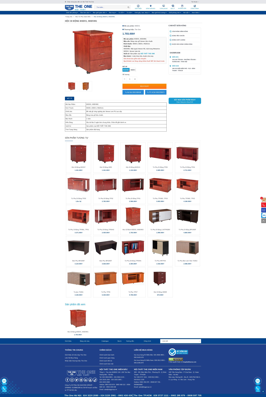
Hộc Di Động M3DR (160, 292)
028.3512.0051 (153, 377)
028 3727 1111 (160, 395)
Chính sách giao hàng (107, 358)
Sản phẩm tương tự (76, 138)
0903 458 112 (120, 384)
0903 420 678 (110, 384)
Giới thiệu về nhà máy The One (75, 355)
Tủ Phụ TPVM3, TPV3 (160, 198)
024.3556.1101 (119, 377)
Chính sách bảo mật (106, 364)
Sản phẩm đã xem (75, 304)
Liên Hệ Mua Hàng (71, 358)
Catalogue (163, 8)
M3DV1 (133, 70)
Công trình (195, 8)
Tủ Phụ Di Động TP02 (105, 198)
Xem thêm (195, 12)
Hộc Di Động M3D (106, 167)
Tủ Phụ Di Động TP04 (187, 167)
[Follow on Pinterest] (81, 380)
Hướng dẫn (182, 8)
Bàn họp (112, 12)
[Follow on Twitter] (77, 380)
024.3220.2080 (105, 382)
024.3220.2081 (116, 379)
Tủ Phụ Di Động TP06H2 (105, 229)
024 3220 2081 (108, 395)
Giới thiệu (138, 8)
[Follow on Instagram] (72, 380)
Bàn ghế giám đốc (99, 12)
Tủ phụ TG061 (79, 292)
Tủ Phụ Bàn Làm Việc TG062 (187, 261)
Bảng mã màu (150, 8)
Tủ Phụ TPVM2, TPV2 (187, 198)
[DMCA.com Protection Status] (176, 359)
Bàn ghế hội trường (159, 12)
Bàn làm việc (85, 12)
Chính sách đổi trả (106, 361)
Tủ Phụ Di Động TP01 (133, 198)
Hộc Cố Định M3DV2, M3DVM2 (133, 229)
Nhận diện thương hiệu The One (76, 361)
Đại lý (173, 8)
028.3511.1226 (139, 379)
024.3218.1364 (105, 379)
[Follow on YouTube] (90, 380)
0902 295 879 (144, 382)
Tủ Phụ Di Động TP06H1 (133, 261)
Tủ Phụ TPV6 (105, 292)
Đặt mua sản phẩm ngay (185, 101)
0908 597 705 (155, 382)
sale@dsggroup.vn (110, 389)
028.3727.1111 (142, 377)
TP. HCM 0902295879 (156, 92)
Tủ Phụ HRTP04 (160, 261)
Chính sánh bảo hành (107, 355)
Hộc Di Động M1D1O (133, 167)
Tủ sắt (129, 12)
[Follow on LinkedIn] (86, 380)
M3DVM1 (126, 70)
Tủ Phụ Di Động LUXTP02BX (160, 229)
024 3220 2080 (90, 395)
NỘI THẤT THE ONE (148, 53)
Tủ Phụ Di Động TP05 (160, 167)
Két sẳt (186, 12)
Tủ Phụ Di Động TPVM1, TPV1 (78, 229)
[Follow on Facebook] (67, 380)
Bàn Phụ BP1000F (78, 261)
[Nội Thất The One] (78, 7)
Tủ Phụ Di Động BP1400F (187, 229)
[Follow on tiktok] (95, 380)
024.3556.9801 (107, 377)
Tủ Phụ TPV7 (133, 292)
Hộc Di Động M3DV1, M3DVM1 (77, 332)
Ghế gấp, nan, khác (142, 12)
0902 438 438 (111, 387)
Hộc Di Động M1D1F (78, 167)
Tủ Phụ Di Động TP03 (78, 198)
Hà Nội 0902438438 (134, 92)
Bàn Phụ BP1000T (106, 261)
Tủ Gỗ (121, 12)
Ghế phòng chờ (174, 12)
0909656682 (138, 384)
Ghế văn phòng (71, 12)
